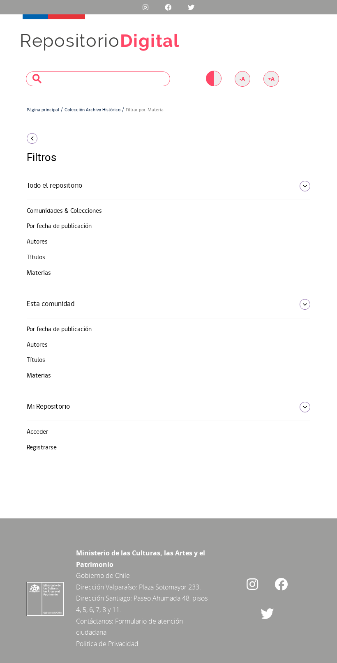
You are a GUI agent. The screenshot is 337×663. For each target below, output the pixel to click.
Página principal (43, 110)
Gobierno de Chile (103, 575)
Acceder (37, 432)
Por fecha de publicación (59, 226)
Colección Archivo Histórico (92, 110)
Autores (37, 242)
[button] (70, 138)
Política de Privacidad (107, 643)
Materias (39, 273)
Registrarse (42, 447)
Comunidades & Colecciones (64, 211)
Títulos (36, 257)
